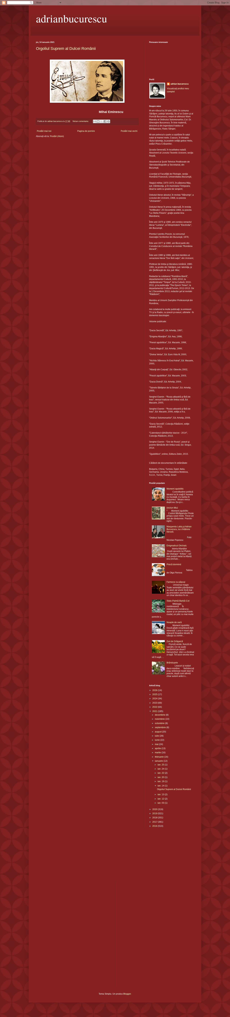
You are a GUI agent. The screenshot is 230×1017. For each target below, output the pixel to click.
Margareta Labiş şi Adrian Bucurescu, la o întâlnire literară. (179, 529)
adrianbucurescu (71, 18)
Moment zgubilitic (175, 489)
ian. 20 (161, 777)
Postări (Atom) (57, 136)
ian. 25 (161, 764)
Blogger (127, 994)
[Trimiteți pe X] (101, 121)
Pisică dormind (174, 564)
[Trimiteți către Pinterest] (108, 121)
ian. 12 (161, 799)
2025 (155, 694)
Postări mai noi (44, 131)
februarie (159, 757)
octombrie (160, 723)
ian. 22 (161, 773)
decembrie (160, 715)
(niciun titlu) (172, 508)
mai (157, 744)
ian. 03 (161, 803)
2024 (155, 698)
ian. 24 (161, 769)
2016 (155, 826)
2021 (155, 711)
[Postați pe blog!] (98, 121)
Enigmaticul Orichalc (177, 545)
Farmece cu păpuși (176, 582)
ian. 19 (161, 781)
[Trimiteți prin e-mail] (94, 121)
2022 (155, 707)
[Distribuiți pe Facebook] (105, 121)
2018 (155, 817)
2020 (155, 809)
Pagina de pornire (86, 131)
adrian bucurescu (179, 84)
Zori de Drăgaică (175, 641)
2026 (155, 690)
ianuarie (159, 761)
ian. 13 (161, 794)
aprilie (158, 748)
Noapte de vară (174, 622)
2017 (155, 822)
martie (158, 752)
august (158, 731)
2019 (155, 813)
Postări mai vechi (129, 131)
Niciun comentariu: (81, 121)
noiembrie (160, 719)
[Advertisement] (54, 857)
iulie (157, 736)
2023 (155, 703)
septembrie (160, 727)
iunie (157, 740)
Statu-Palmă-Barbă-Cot (178, 601)
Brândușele (172, 662)
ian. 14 (161, 785)
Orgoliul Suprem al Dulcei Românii (66, 48)
